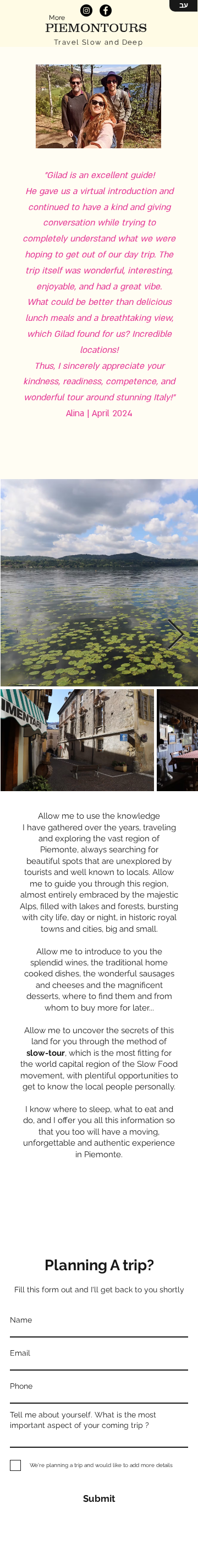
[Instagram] (86, 10)
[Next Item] (175, 635)
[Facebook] (106, 10)
